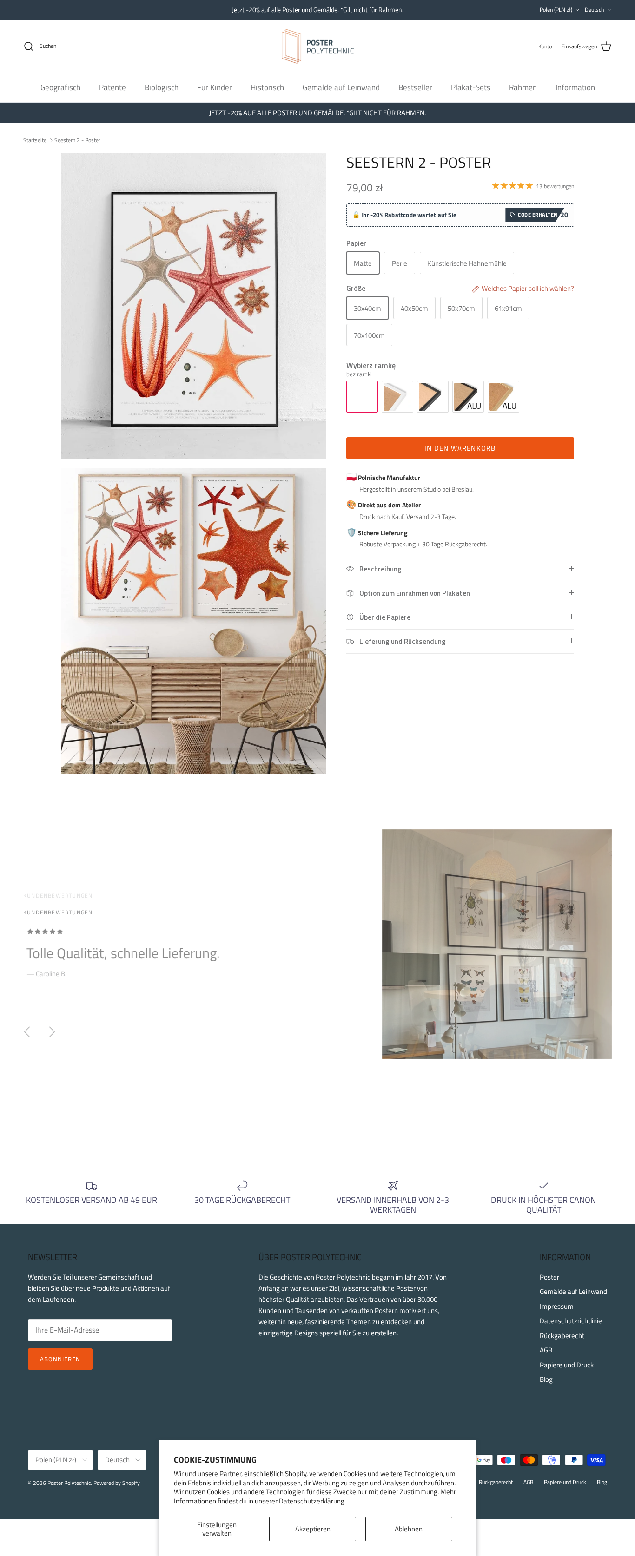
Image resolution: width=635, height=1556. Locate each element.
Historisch (267, 87)
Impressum (557, 1306)
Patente (112, 87)
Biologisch (162, 87)
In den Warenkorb (460, 448)
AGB (546, 1350)
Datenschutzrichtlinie (571, 1320)
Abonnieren (60, 1359)
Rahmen (523, 87)
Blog (546, 1379)
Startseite (34, 139)
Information (575, 87)
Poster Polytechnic (69, 1482)
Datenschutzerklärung (311, 1501)
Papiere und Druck (567, 1364)
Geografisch (60, 87)
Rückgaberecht (562, 1335)
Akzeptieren (313, 1528)
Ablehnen (409, 1528)
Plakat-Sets (470, 87)
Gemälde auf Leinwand (341, 87)
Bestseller (415, 87)
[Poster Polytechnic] (318, 46)
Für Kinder (214, 87)
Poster (549, 1277)
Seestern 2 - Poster (77, 139)
